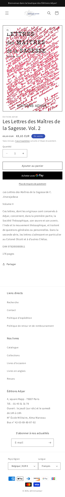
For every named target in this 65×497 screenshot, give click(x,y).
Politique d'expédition (19, 317)
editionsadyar (36, 491)
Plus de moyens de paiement (32, 183)
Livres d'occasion (16, 363)
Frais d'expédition (22, 141)
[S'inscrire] (50, 443)
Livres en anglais (16, 370)
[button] (7, 13)
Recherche (13, 302)
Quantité (7, 146)
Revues (11, 378)
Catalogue (12, 347)
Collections (13, 355)
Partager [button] (11, 264)
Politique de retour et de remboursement (30, 325)
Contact (11, 310)
